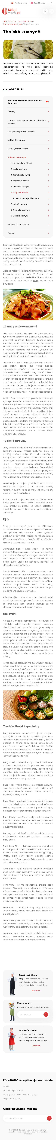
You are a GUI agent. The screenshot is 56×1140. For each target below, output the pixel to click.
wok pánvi (9, 365)
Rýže (5, 526)
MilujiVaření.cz (9, 21)
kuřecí (29, 447)
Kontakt (6, 1086)
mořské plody (16, 447)
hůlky (35, 280)
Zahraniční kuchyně (12, 24)
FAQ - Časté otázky (12, 1098)
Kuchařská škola (25, 21)
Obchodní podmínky (13, 1090)
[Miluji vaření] (11, 11)
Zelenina (7, 483)
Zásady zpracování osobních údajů (20, 1094)
